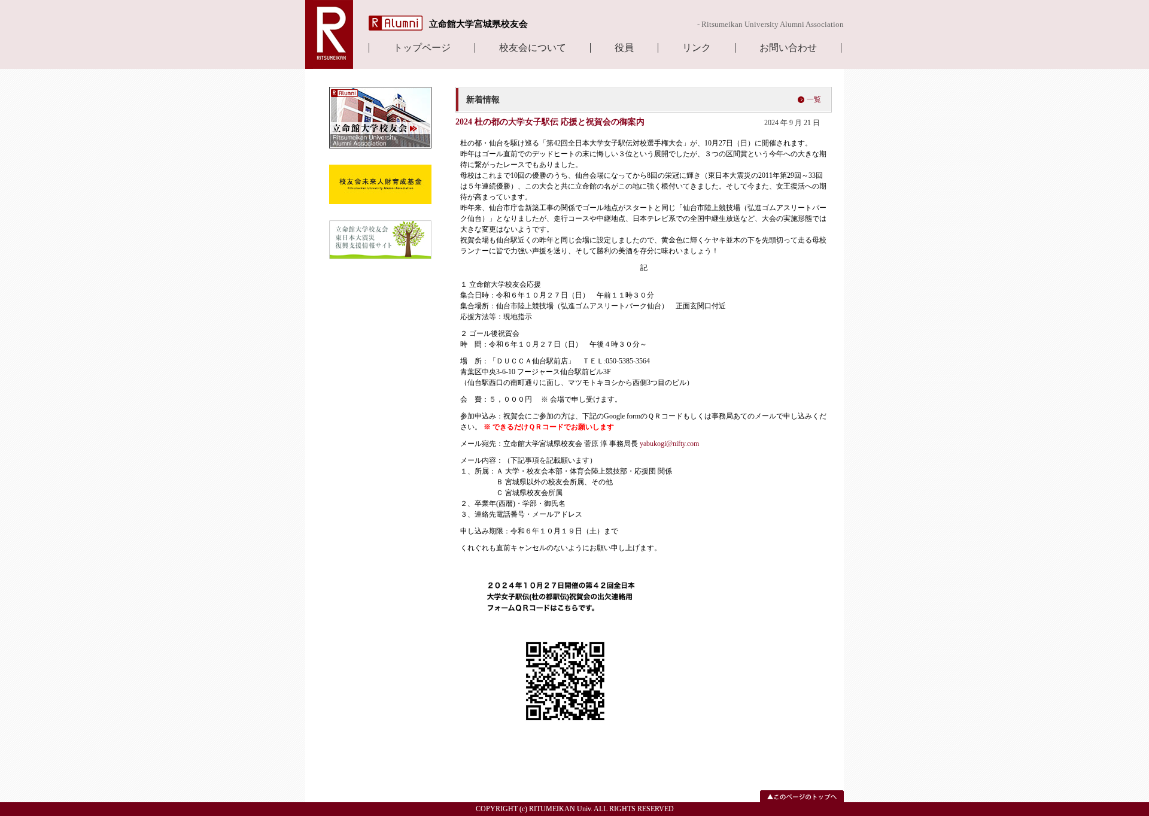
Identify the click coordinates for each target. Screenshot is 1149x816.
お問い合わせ (788, 48)
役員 (624, 48)
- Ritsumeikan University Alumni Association (770, 24)
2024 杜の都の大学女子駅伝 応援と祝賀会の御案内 (550, 121)
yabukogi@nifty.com (669, 443)
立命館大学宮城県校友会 (478, 24)
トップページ (422, 48)
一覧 (814, 99)
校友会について (532, 48)
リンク (696, 48)
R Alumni (395, 23)
